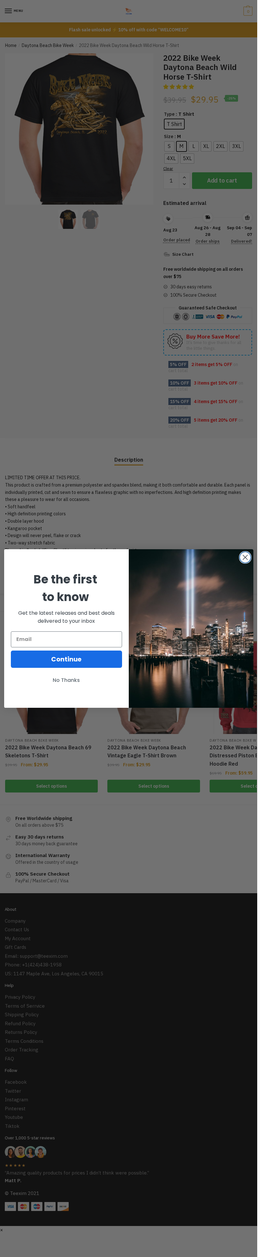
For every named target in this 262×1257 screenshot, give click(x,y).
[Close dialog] (245, 557)
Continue (66, 659)
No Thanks (66, 680)
